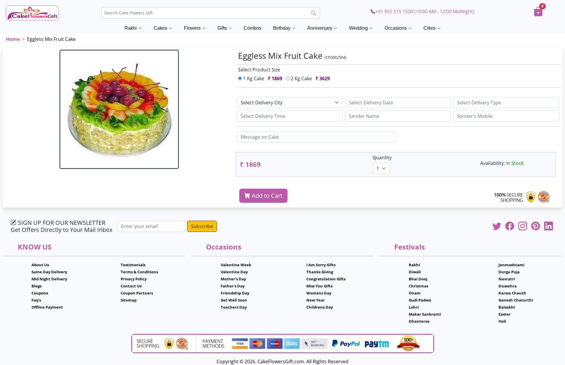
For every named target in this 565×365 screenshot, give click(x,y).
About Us (40, 264)
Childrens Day (319, 307)
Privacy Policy (134, 279)
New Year (315, 300)
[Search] (313, 12)
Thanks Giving (319, 271)
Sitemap (129, 300)
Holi (502, 321)
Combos (252, 28)
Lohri (414, 307)
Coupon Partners (137, 293)
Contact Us (131, 286)
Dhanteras (419, 321)
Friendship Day (235, 293)
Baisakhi (506, 307)
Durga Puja (509, 271)
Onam (415, 293)
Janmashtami (511, 264)
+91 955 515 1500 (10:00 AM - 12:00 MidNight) (424, 11)
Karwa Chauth (512, 293)
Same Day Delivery (49, 271)
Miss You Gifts (319, 286)
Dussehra (507, 286)
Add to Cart (266, 196)
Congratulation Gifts (325, 279)
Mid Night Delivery (49, 279)
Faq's (36, 300)
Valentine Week (236, 264)
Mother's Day (233, 279)
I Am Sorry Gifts (320, 264)
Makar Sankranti (425, 314)
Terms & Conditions (139, 271)
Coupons (39, 293)
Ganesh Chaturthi (515, 300)
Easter (504, 314)
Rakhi (414, 264)
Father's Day (233, 286)
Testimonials (133, 264)
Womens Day (318, 293)
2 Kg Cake (310, 78)
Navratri (506, 279)
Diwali (415, 271)
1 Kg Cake (262, 78)
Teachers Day (234, 307)
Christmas (418, 286)
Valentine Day (234, 271)
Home (13, 39)
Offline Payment (47, 307)
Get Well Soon (234, 300)
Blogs (36, 286)
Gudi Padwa (420, 300)
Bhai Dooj (418, 279)
